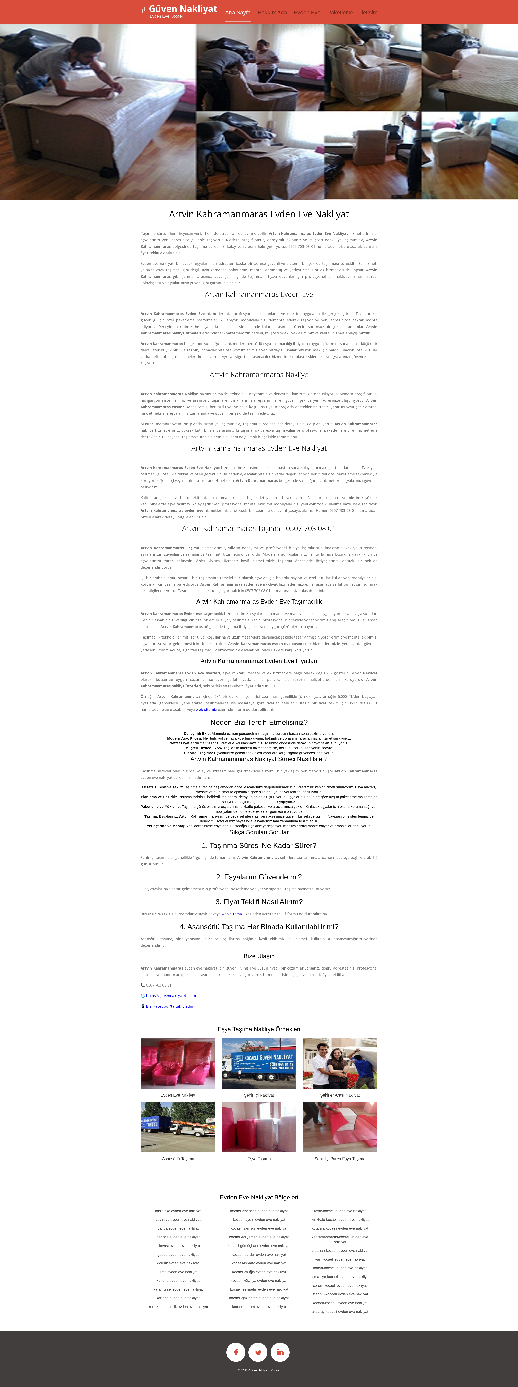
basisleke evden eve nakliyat (178, 1211)
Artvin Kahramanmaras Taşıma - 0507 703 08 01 (259, 528)
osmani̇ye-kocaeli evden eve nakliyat (340, 1277)
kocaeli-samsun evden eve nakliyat (259, 1228)
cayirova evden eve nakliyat (178, 1220)
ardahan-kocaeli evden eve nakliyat (339, 1251)
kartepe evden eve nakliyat (178, 1298)
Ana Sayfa (238, 13)
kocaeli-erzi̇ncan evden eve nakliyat (259, 1211)
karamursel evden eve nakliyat (178, 1289)
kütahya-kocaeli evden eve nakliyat (340, 1228)
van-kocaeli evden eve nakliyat (340, 1259)
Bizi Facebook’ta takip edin (169, 1006)
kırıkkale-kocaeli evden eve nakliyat (340, 1220)
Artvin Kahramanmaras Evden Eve (259, 294)
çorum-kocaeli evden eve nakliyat (340, 1285)
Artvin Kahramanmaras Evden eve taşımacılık (259, 601)
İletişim (368, 13)
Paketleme (340, 13)
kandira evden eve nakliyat (178, 1281)
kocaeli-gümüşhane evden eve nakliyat (259, 1246)
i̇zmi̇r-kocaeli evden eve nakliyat (340, 1211)
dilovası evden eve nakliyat (178, 1246)
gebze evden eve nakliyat (178, 1254)
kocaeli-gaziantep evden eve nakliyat (259, 1298)
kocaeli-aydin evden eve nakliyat (259, 1220)
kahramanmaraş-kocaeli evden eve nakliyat (340, 1239)
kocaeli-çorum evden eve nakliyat (259, 1307)
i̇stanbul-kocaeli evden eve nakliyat (340, 1294)
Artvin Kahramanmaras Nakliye (259, 374)
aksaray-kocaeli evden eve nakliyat (340, 1312)
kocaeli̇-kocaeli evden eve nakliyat (339, 1303)
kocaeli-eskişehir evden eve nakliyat (259, 1289)
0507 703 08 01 (301, 246)
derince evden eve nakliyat (178, 1237)
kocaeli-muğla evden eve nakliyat (259, 1272)
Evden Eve (307, 13)
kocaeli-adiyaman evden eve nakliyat (259, 1237)
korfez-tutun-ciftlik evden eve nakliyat (178, 1307)
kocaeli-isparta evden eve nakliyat (259, 1263)
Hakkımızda (272, 13)
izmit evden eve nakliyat (178, 1272)
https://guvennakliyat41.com (171, 995)
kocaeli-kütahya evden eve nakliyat (259, 1281)
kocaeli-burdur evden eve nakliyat (259, 1254)
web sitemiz (206, 709)
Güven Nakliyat (183, 8)
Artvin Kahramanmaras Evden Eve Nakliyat (259, 448)
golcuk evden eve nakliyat (178, 1263)
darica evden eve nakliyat (178, 1228)
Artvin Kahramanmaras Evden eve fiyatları (259, 661)
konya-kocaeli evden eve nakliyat (340, 1268)
